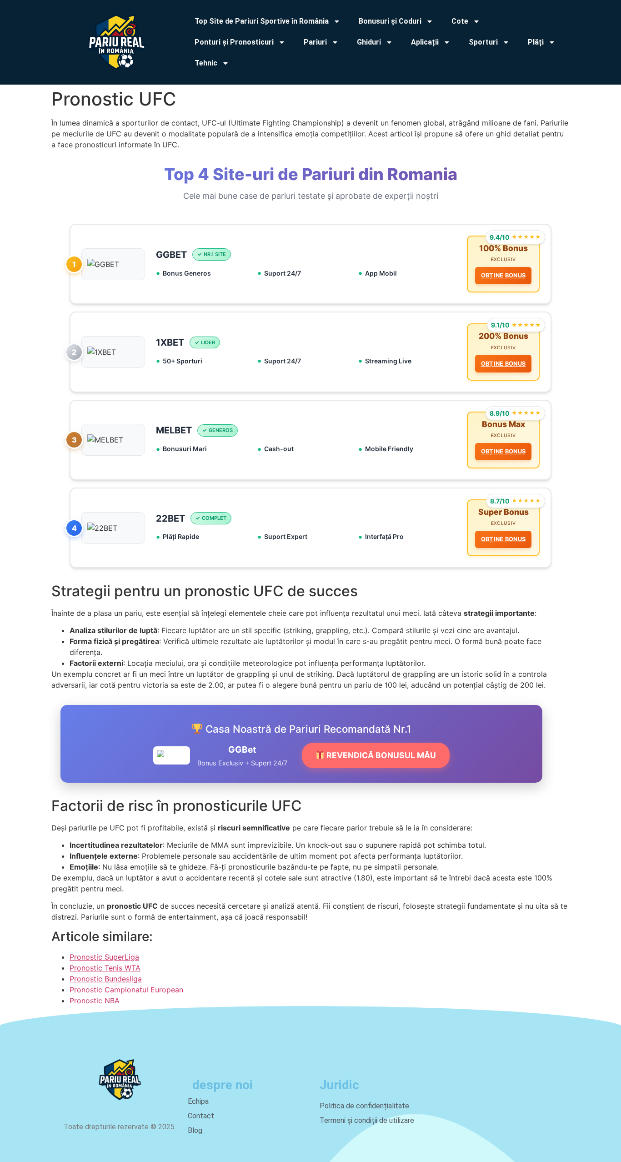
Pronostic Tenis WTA (105, 967)
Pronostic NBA (95, 1000)
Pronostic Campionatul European (126, 989)
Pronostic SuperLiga (104, 956)
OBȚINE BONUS (503, 275)
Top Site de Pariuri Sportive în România (262, 21)
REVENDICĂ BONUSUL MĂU (380, 755)
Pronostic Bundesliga (106, 978)
